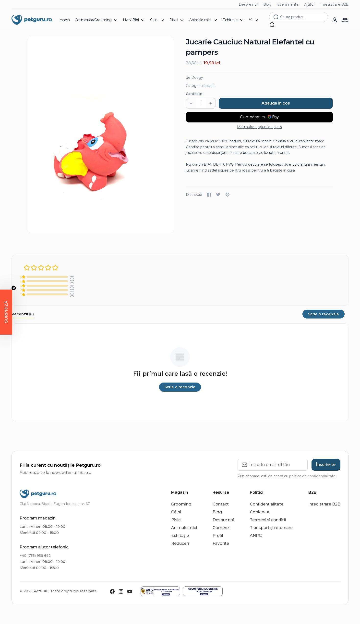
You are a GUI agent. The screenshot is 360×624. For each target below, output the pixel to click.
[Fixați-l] (227, 195)
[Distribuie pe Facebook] (209, 195)
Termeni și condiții (268, 520)
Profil (218, 535)
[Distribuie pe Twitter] (218, 195)
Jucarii (209, 85)
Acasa (65, 20)
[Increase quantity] (211, 103)
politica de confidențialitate (312, 476)
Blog (267, 4)
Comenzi (221, 527)
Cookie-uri (260, 512)
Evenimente (288, 4)
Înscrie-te (326, 464)
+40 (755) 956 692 (35, 555)
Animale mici (184, 527)
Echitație (180, 535)
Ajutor (309, 4)
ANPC (256, 535)
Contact (221, 504)
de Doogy (194, 77)
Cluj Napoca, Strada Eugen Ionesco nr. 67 (55, 504)
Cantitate (194, 94)
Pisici (176, 520)
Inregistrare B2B (334, 4)
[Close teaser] (13, 288)
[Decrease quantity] (191, 103)
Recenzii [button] (23, 314)
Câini (176, 512)
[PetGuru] (32, 20)
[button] (6, 312)
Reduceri (180, 543)
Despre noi (248, 4)
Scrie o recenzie (323, 314)
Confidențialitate (266, 504)
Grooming (181, 504)
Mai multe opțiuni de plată (259, 127)
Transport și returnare (271, 527)
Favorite (221, 543)
